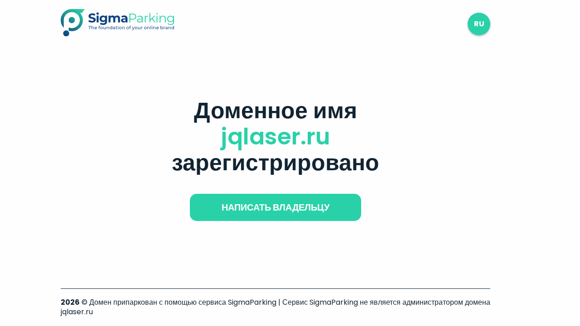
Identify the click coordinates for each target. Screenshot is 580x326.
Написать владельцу (275, 207)
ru (479, 24)
